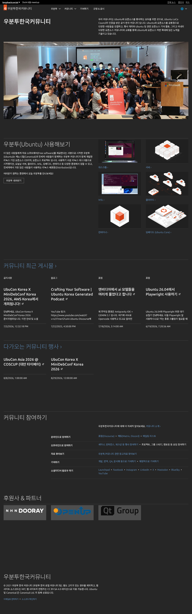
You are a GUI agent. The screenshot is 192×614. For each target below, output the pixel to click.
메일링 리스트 (149, 436)
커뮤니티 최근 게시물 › (30, 265)
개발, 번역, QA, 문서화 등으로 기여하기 (117, 461)
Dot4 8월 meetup (30, 2)
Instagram (131, 469)
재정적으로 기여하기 (149, 461)
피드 (188, 2)
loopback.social (11, 2)
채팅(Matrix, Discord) (129, 436)
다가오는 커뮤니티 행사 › (33, 346)
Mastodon (162, 469)
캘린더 (181, 2)
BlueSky (175, 469)
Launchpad (104, 469)
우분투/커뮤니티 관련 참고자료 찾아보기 (117, 453)
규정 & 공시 (98, 8)
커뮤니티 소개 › (153, 426)
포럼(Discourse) (106, 436)
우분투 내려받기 (13, 180)
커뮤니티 (68, 8)
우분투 (54, 8)
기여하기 (84, 8)
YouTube (103, 473)
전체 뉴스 (171, 2)
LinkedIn (144, 469)
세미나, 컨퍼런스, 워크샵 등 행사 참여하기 (118, 444)
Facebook (118, 469)
